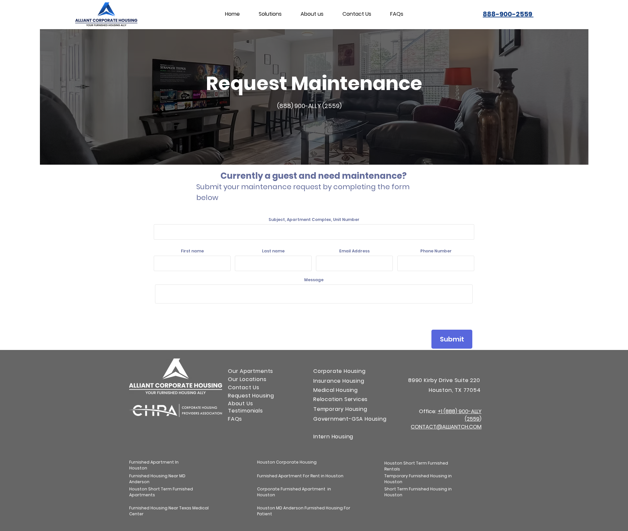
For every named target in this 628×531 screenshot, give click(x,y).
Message (313, 280)
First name (192, 251)
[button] (270, 14)
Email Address (354, 251)
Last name (273, 251)
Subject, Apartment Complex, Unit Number (314, 220)
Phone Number (436, 251)
